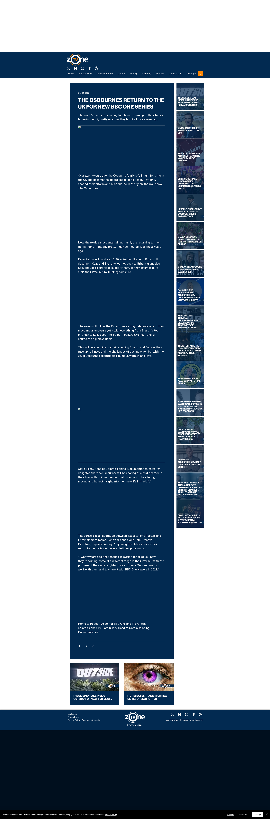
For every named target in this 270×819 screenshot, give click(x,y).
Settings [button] (230, 814)
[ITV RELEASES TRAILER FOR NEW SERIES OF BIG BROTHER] (149, 677)
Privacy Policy (111, 814)
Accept (258, 814)
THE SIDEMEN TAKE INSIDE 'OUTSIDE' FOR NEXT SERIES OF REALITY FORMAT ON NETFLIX (92, 697)
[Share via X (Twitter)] (86, 646)
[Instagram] (82, 68)
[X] (68, 68)
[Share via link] (93, 646)
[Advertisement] (51, 6)
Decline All (243, 814)
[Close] (266, 814)
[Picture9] (96, 68)
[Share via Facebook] (79, 646)
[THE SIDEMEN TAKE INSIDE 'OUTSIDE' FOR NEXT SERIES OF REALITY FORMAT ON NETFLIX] (94, 677)
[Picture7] (89, 68)
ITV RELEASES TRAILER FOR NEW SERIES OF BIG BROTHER (147, 697)
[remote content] (121, 215)
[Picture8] (75, 68)
